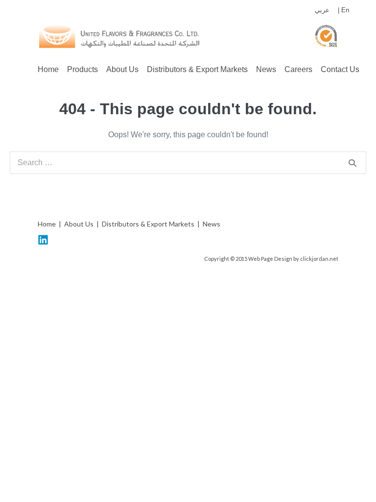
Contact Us (340, 69)
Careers (298, 69)
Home (48, 69)
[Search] (352, 163)
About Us (122, 69)
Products (82, 69)
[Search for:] (188, 162)
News (266, 69)
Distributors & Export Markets (197, 69)
